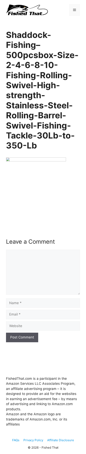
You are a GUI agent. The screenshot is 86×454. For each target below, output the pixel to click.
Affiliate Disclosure (60, 440)
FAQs (15, 440)
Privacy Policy (33, 440)
